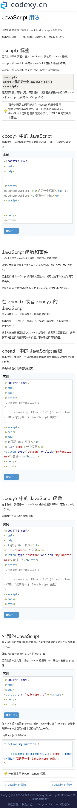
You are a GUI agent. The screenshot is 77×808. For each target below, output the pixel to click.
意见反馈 (12, 804)
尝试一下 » (11, 230)
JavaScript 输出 (61, 784)
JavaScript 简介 (15, 784)
